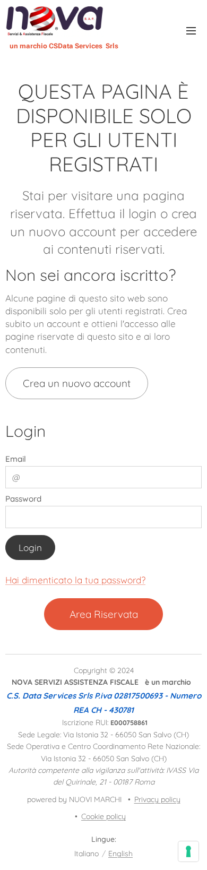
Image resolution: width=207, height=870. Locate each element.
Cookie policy (103, 816)
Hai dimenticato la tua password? (75, 579)
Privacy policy (157, 799)
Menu (191, 30)
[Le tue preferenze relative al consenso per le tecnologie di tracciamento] (188, 851)
